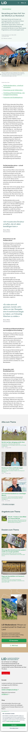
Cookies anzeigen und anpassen (13, 721)
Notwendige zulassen (14, 728)
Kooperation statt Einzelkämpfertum (13, 97)
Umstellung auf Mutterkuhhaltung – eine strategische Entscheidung (14, 93)
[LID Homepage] (4, 3)
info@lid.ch (5, 694)
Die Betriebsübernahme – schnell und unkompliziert (13, 86)
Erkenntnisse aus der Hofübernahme (13, 90)
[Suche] (18, 2)
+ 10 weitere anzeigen (8, 504)
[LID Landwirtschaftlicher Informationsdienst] (10, 659)
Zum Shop (4, 711)
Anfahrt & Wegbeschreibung (9, 689)
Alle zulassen (14, 725)
